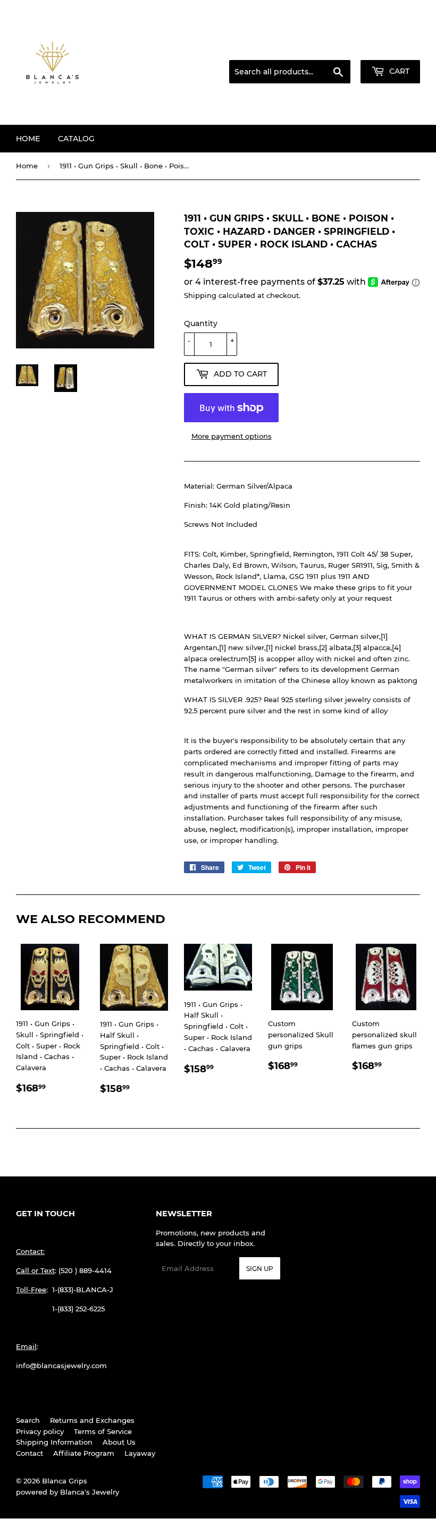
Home (28, 138)
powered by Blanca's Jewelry (67, 1492)
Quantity (200, 323)
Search (28, 1420)
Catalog (76, 138)
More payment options (231, 436)
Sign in (336, 47)
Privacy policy (40, 1431)
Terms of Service (103, 1431)
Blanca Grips (64, 1481)
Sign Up (259, 1269)
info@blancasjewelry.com (61, 1365)
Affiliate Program (83, 1453)
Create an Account (391, 47)
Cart (398, 71)
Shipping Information (54, 1442)
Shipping (200, 295)
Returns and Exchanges (92, 1420)
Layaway (139, 1453)
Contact (29, 1453)
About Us (119, 1442)
